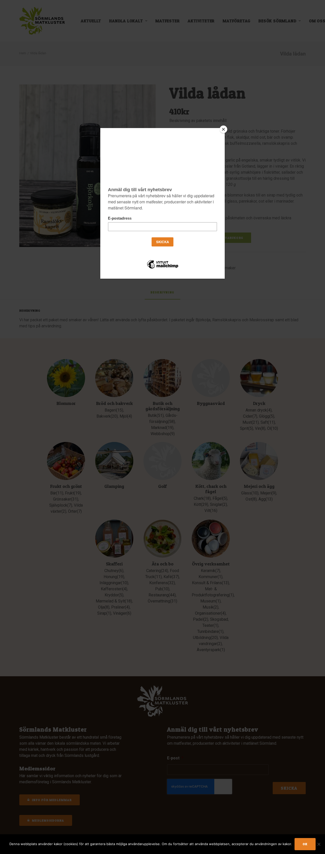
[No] (318, 844)
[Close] (223, 129)
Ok (305, 844)
